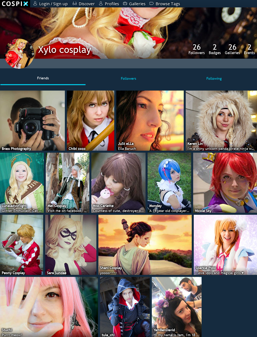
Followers (197, 49)
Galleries (232, 49)
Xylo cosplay (64, 49)
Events (249, 49)
